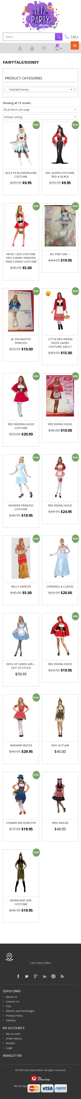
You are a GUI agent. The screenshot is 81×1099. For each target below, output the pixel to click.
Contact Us (12, 1001)
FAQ (8, 1006)
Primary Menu (75, 45)
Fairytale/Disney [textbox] (39, 89)
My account (13, 1034)
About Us (11, 997)
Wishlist (44, 48)
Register (20, 48)
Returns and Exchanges (20, 1011)
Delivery (11, 1020)
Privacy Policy (14, 1015)
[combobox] (40, 89)
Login (32, 48)
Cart (57, 46)
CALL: (75, 37)
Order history (14, 1038)
